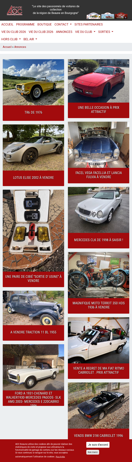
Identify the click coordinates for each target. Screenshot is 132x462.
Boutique (44, 24)
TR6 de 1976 (33, 112)
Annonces (64, 32)
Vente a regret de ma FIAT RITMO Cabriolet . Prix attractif (98, 370)
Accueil (7, 24)
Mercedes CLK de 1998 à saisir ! (98, 240)
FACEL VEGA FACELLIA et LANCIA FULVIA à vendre (98, 175)
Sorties (104, 32)
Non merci (93, 452)
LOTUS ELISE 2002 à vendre (33, 178)
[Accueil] (14, 10)
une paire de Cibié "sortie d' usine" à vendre (33, 279)
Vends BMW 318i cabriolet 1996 (98, 436)
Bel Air (29, 39)
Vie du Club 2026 (13, 32)
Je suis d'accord (98, 444)
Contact (61, 24)
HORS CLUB (9, 39)
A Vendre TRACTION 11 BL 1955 (33, 332)
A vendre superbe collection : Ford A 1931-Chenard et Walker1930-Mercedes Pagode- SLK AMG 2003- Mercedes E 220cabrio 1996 (33, 397)
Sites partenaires (88, 24)
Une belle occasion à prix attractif (98, 110)
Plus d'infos (60, 457)
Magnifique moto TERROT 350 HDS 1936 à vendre (99, 305)
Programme (25, 24)
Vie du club (84, 32)
